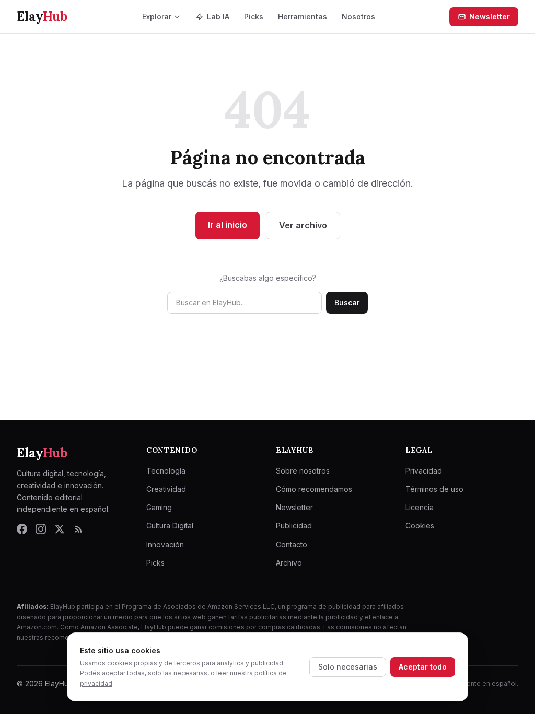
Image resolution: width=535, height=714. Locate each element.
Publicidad (294, 525)
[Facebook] (22, 529)
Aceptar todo (423, 666)
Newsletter (489, 16)
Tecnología (165, 470)
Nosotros (358, 16)
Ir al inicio (227, 225)
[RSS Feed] (78, 529)
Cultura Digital (169, 525)
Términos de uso (434, 489)
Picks (253, 16)
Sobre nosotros (303, 470)
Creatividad (166, 489)
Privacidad (423, 470)
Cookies (419, 525)
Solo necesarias (347, 666)
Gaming (159, 507)
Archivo (289, 562)
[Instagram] (41, 529)
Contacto (291, 544)
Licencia (419, 507)
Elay (42, 453)
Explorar (156, 16)
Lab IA (218, 16)
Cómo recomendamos (314, 489)
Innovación (165, 544)
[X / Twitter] (59, 529)
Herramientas (302, 16)
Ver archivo (303, 225)
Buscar (346, 302)
